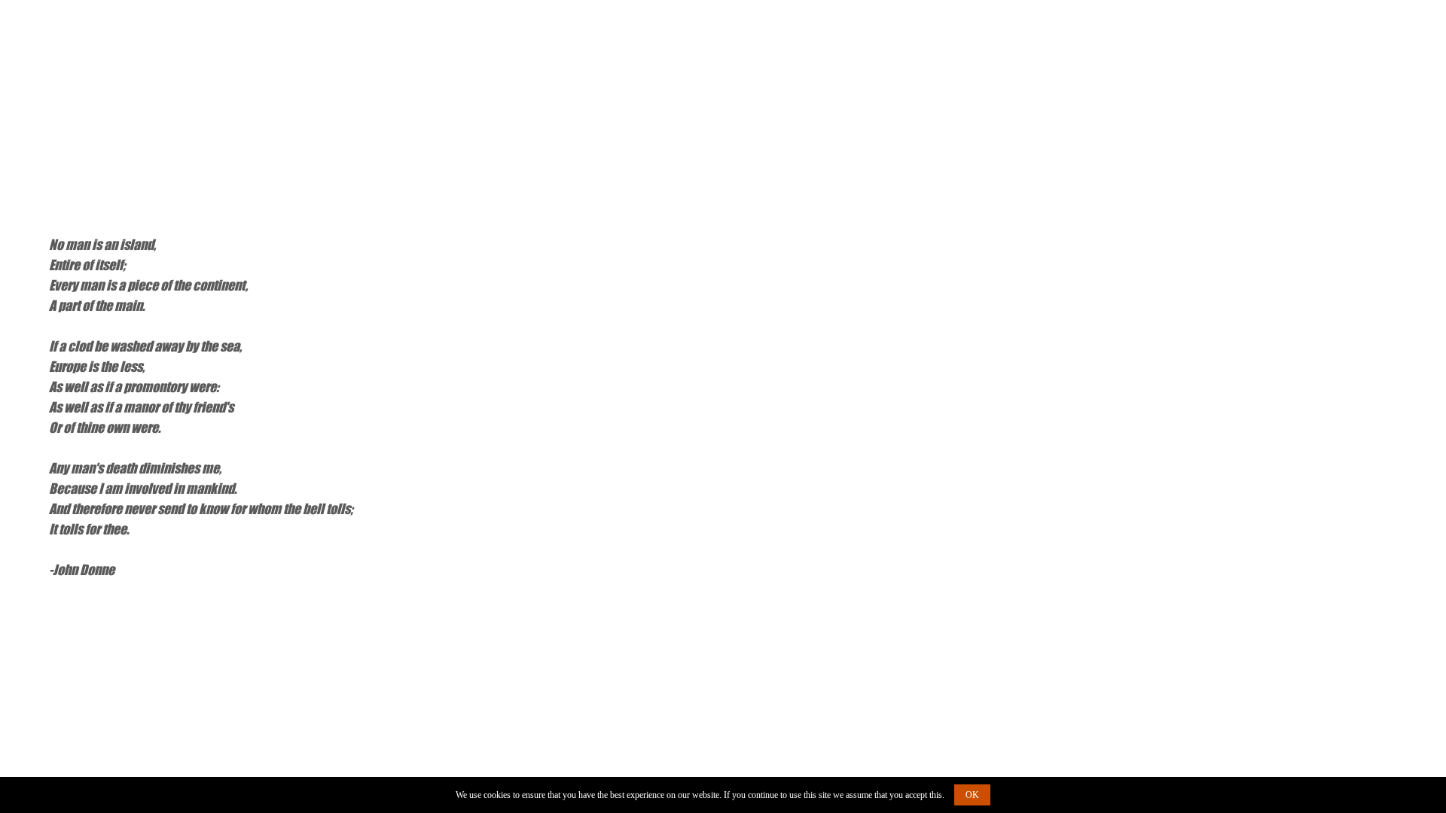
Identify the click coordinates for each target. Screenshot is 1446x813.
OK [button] (972, 795)
